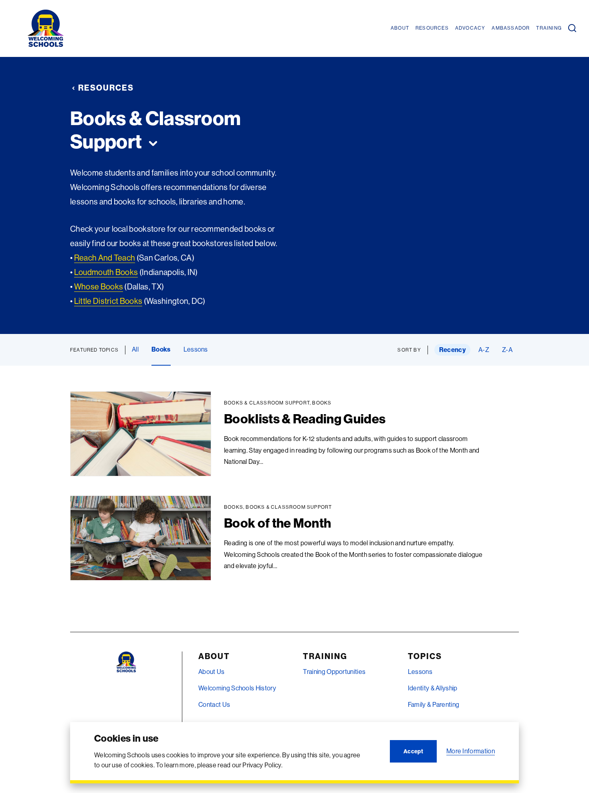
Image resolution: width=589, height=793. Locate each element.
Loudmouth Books (106, 272)
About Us (211, 672)
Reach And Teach (104, 258)
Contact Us (214, 704)
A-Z (483, 350)
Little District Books (108, 301)
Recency (452, 350)
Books (161, 349)
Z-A (507, 350)
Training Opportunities (334, 672)
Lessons (196, 349)
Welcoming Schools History (237, 688)
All (135, 349)
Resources (106, 88)
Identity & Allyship (433, 688)
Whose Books (98, 286)
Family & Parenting (434, 704)
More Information (470, 751)
